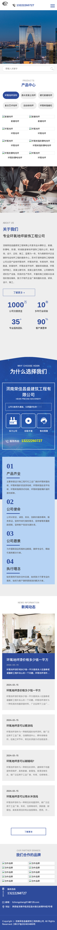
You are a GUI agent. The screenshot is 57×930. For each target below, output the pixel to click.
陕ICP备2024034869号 (25, 924)
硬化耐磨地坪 (46, 95)
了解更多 (28, 831)
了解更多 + (19, 292)
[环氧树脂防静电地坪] (42, 141)
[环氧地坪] (15, 128)
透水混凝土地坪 (28, 95)
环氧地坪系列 (11, 95)
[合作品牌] (15, 863)
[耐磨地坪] (15, 116)
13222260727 (25, 5)
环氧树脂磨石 (46, 105)
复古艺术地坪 (11, 105)
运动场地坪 (28, 105)
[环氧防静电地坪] (15, 153)
